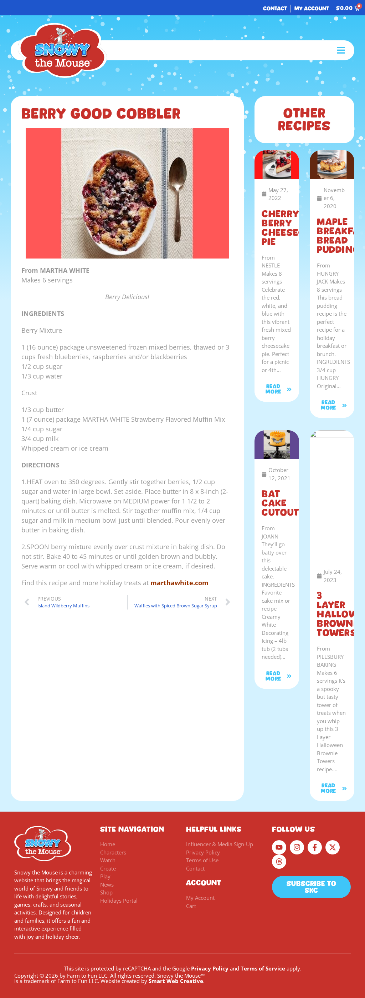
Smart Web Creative (176, 980)
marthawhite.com (179, 582)
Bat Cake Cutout (280, 503)
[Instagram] (297, 847)
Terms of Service (263, 968)
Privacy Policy (209, 968)
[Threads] (279, 861)
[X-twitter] (332, 847)
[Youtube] (279, 847)
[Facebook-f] (315, 847)
